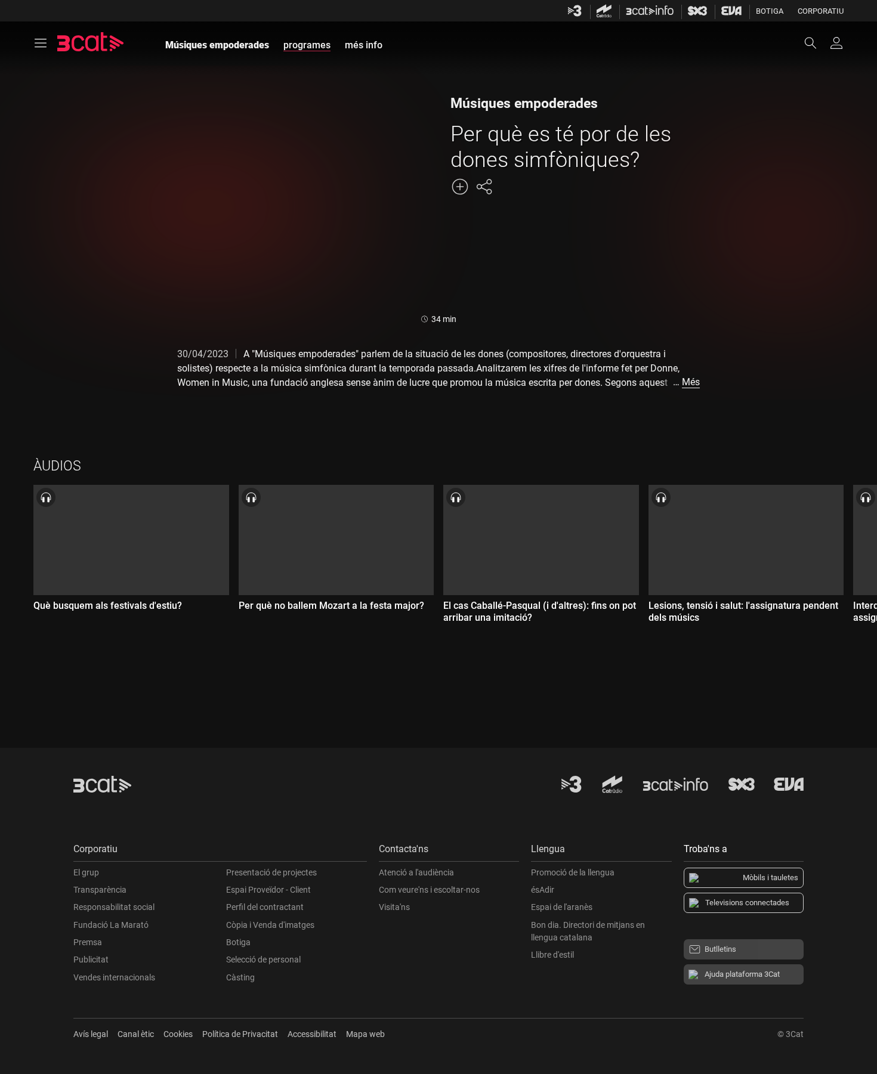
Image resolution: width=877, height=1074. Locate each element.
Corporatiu (821, 11)
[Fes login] (836, 43)
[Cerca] (816, 43)
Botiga (769, 11)
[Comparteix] (483, 186)
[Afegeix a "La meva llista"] (460, 186)
